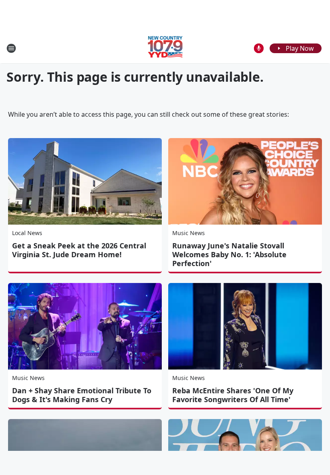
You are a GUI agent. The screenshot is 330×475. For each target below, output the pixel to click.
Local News (27, 233)
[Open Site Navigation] (11, 48)
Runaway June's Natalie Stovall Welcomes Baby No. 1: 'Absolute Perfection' (229, 254)
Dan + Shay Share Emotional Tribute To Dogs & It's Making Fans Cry (81, 395)
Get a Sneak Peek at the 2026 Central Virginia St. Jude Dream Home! (79, 250)
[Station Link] (165, 48)
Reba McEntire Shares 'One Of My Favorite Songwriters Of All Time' (232, 395)
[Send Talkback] (259, 48)
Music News (188, 233)
